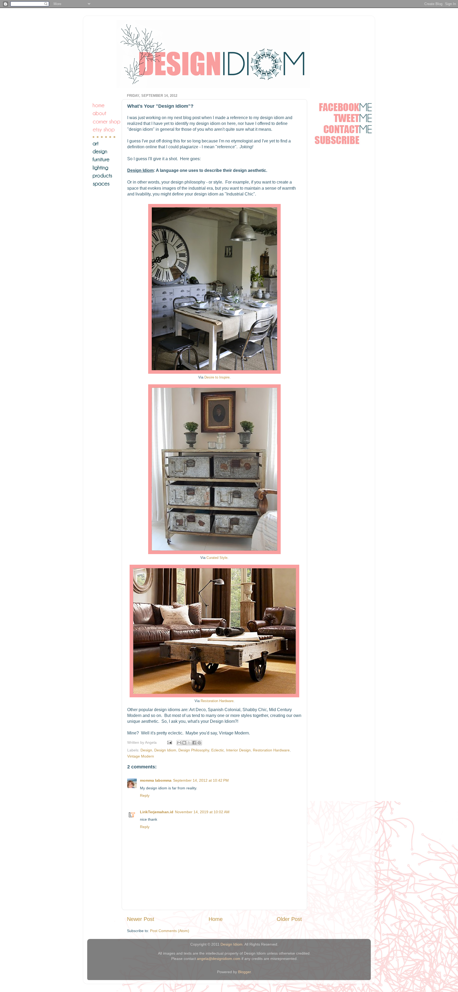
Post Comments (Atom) (169, 931)
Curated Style (216, 558)
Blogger (244, 972)
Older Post (289, 919)
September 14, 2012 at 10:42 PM (201, 780)
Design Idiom (165, 750)
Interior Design (238, 750)
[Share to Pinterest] (199, 742)
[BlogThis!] (184, 742)
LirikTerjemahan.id (156, 812)
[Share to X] (189, 742)
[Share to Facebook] (194, 742)
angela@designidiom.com (218, 958)
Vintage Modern (140, 756)
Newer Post (140, 919)
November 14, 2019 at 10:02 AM (202, 812)
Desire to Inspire (217, 377)
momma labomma (155, 780)
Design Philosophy (193, 750)
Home (216, 919)
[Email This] (179, 742)
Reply (144, 795)
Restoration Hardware (217, 701)
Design (146, 750)
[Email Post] (169, 742)
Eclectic (217, 750)
